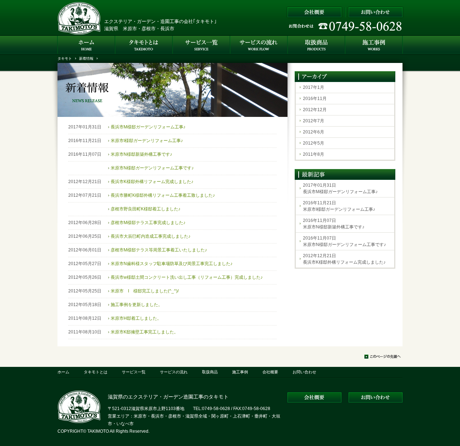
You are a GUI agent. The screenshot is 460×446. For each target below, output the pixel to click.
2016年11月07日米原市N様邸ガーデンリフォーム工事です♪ (344, 241)
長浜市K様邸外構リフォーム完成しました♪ (152, 181)
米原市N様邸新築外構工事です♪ (141, 154)
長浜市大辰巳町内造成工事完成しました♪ (150, 236)
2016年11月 (315, 98)
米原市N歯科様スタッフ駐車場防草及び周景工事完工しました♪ (172, 263)
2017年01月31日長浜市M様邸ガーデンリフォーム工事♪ (340, 188)
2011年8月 (313, 154)
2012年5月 (313, 143)
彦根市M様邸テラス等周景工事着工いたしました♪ (159, 249)
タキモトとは (95, 372)
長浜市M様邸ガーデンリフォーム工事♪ (148, 126)
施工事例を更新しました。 (136, 304)
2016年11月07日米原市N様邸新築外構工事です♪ (333, 223)
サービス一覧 (134, 372)
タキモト (65, 58)
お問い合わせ (304, 372)
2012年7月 (313, 120)
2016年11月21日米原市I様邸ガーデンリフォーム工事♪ (339, 206)
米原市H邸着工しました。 (136, 318)
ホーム (63, 372)
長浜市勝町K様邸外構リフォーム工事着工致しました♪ (163, 195)
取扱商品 (210, 372)
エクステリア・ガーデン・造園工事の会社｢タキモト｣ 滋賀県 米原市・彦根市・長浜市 (160, 25)
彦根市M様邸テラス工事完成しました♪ (148, 222)
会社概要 (270, 372)
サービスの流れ (174, 372)
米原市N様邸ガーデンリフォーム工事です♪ (152, 167)
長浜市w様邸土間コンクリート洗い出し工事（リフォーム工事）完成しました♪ (187, 277)
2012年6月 (313, 132)
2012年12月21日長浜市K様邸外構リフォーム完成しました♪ (344, 259)
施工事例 (240, 372)
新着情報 (86, 58)
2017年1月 (313, 87)
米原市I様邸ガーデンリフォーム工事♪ (147, 140)
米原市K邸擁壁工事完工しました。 (144, 331)
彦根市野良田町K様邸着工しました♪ (145, 208)
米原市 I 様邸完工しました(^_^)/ (145, 290)
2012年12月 (315, 109)
